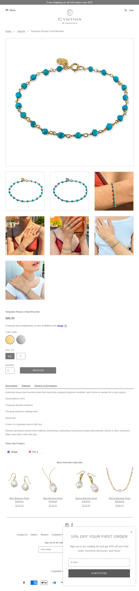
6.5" (10, 356)
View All (21, 31)
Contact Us (22, 534)
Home (8, 31)
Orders (34, 534)
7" (21, 356)
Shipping (26, 386)
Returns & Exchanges (46, 386)
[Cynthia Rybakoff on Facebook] (72, 526)
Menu (12, 10)
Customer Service (60, 534)
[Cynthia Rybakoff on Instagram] (67, 526)
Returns (45, 534)
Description (11, 386)
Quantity (9, 365)
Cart (131, 10)
